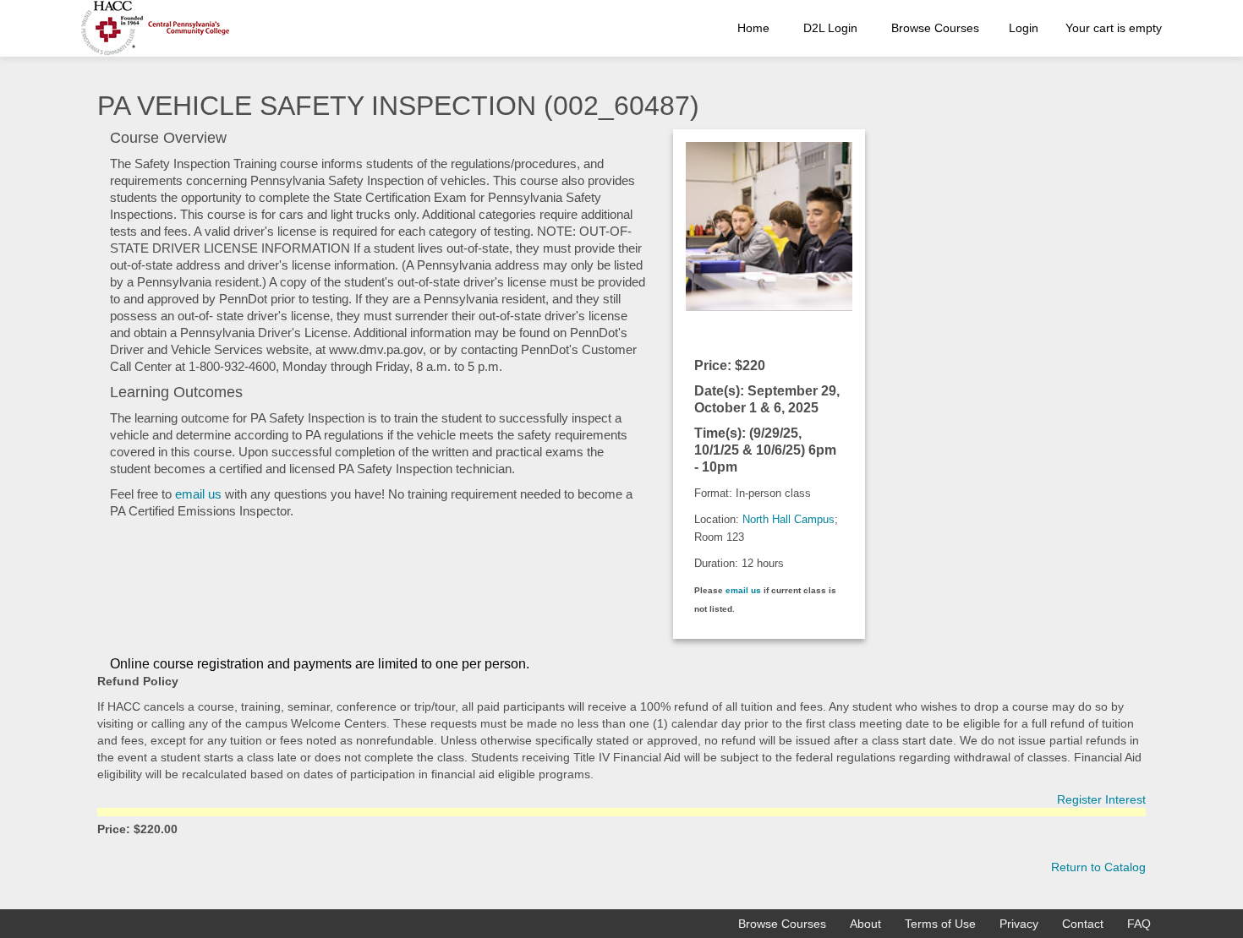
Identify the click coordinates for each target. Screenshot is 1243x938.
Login (1023, 28)
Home (753, 28)
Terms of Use (940, 923)
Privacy (1018, 923)
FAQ (1139, 923)
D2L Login (830, 28)
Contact (1082, 923)
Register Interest (1101, 799)
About (865, 923)
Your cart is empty (1113, 28)
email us (198, 494)
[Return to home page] (155, 28)
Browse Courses (935, 28)
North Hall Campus (788, 519)
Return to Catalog (1098, 867)
